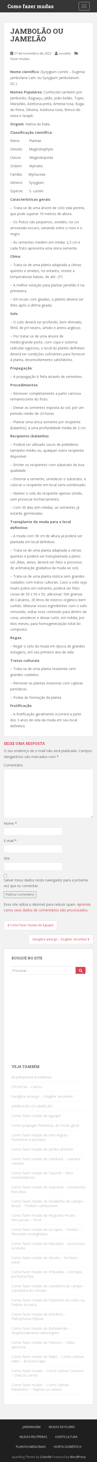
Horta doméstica (67, 1447)
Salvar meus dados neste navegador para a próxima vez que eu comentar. (46, 883)
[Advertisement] (48, 1021)
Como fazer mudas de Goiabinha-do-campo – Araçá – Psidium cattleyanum (48, 1203)
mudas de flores (62, 1427)
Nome (10, 823)
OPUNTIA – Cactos (26, 1086)
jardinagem (32, 1427)
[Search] (81, 970)
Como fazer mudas (30, 6)
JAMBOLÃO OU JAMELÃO (32, 1106)
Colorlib (45, 1457)
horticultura (66, 1437)
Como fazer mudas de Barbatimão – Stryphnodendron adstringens (41, 1330)
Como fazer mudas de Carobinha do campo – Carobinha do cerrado (48, 1288)
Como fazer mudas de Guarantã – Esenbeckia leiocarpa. (48, 1189)
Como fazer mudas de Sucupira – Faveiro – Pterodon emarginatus (46, 1231)
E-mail (10, 840)
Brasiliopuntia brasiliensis (31, 1077)
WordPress (78, 1457)
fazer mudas (20, 58)
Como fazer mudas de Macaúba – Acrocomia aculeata (48, 1245)
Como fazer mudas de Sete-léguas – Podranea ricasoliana (40, 1137)
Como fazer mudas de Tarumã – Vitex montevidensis (42, 1175)
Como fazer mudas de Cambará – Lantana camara (45, 1161)
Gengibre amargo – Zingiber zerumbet (42, 1096)
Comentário (13, 765)
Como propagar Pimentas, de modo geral (45, 1125)
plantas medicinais (31, 1447)
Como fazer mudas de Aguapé (36, 1115)
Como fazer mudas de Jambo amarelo (42, 1149)
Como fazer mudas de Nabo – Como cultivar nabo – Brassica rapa (47, 1358)
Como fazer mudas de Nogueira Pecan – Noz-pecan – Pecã (44, 1217)
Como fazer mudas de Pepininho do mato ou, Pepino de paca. (48, 1302)
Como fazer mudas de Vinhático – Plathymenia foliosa (38, 1316)
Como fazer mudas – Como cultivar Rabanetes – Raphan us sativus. (40, 1387)
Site (7, 858)
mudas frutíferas (33, 1437)
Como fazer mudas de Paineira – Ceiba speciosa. (42, 1344)
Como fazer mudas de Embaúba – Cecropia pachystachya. (46, 1274)
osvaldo (65, 53)
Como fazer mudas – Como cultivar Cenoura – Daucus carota (47, 1373)
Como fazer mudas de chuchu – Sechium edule (44, 1260)
